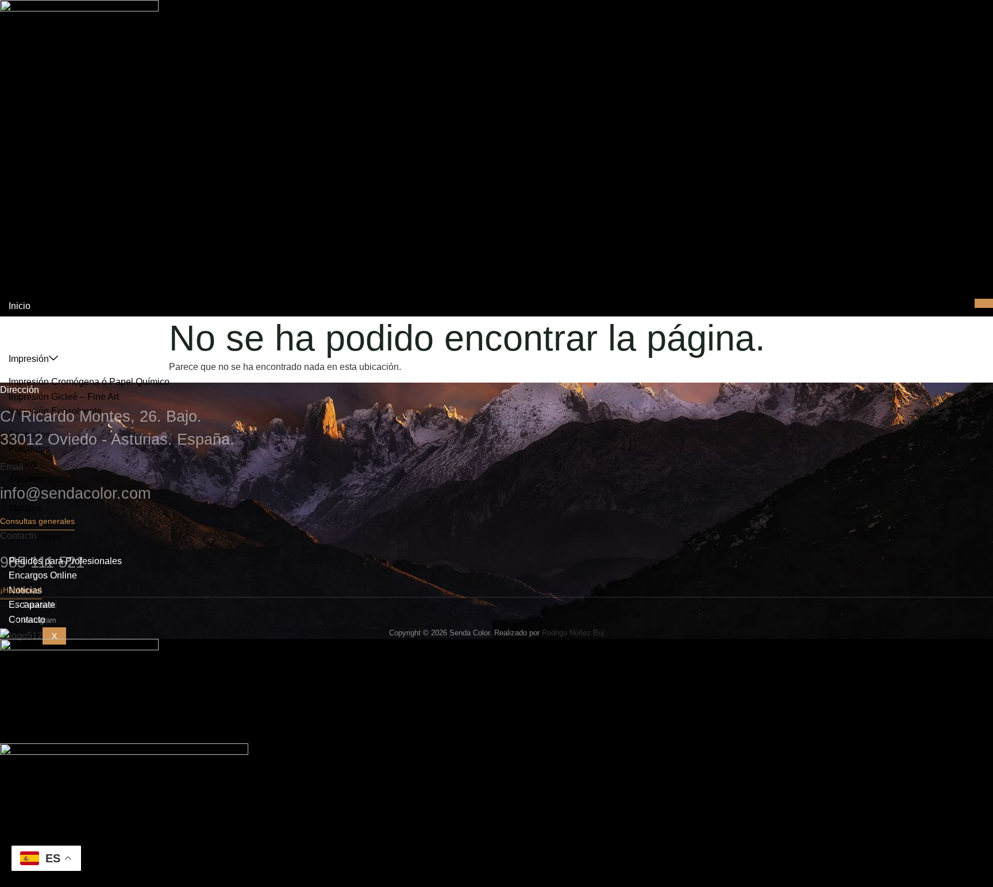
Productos (29, 335)
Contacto (18, 536)
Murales (25, 508)
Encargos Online (43, 575)
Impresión (29, 359)
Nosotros (27, 320)
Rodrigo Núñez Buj (573, 632)
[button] (37, 523)
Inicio (19, 306)
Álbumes (27, 479)
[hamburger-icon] (984, 303)
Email (12, 467)
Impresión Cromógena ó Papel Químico (89, 382)
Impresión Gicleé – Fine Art (64, 397)
